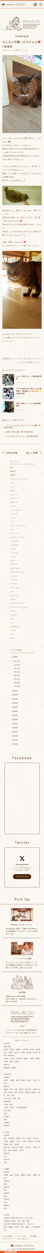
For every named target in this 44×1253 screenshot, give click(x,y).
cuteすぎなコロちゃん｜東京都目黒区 (22, 436)
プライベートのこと (18, 526)
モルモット (14, 498)
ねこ (26, 50)
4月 (16, 675)
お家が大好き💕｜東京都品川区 (19, 432)
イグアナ (13, 615)
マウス (13, 518)
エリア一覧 (21, 1236)
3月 (16, 679)
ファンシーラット (17, 537)
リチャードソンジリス (19, 479)
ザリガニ (13, 584)
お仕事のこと (17, 50)
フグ (12, 529)
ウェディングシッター (19, 607)
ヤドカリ (13, 494)
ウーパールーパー (17, 603)
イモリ (13, 611)
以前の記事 (11, 453)
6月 (16, 668)
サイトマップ (7, 1239)
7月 (16, 665)
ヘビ (12, 522)
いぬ (12, 634)
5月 (16, 672)
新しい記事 (32, 453)
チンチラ (13, 564)
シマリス (13, 580)
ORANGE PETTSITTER (14, 4)
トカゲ (13, 557)
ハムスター (14, 545)
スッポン (13, 576)
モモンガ (13, 502)
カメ (12, 591)
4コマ (12, 638)
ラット (13, 487)
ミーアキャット (16, 510)
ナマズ (13, 549)
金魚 (12, 467)
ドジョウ (13, 553)
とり (12, 622)
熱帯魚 (13, 475)
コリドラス (14, 588)
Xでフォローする (22, 876)
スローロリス (15, 568)
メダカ (13, 506)
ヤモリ (13, 491)
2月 (16, 683)
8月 (16, 661)
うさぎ (13, 630)
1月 (16, 686)
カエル (13, 599)
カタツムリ (14, 595)
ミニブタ (13, 514)
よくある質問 (7, 1236)
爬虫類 (13, 471)
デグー (13, 560)
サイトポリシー (23, 1239)
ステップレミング (17, 572)
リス (12, 483)
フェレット (14, 533)
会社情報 (33, 1236)
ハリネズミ (14, 541)
